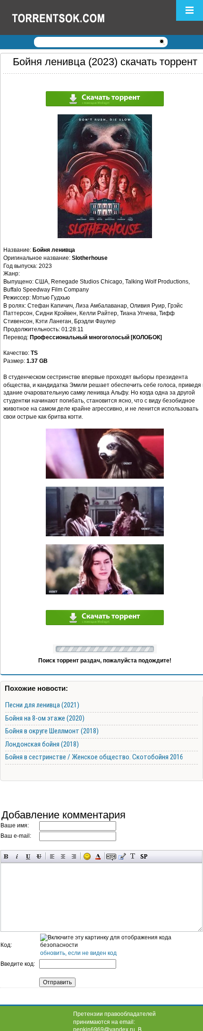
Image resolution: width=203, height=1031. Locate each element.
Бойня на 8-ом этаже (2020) (45, 718)
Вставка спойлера (143, 856)
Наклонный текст (17, 856)
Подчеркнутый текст (28, 856)
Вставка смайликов (87, 856)
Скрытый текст (111, 856)
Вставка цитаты (122, 856)
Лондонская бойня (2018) (42, 744)
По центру (63, 856)
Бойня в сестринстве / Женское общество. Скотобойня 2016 (94, 757)
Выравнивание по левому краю (52, 856)
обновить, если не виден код (78, 953)
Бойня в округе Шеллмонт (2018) (52, 731)
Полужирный (6, 856)
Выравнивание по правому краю (73, 856)
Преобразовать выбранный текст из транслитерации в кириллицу (132, 856)
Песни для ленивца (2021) (42, 705)
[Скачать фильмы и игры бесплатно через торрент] (68, 17)
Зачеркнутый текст (39, 856)
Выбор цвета (98, 856)
